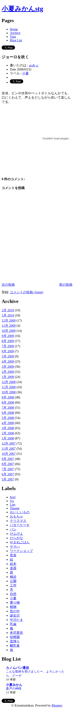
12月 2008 (9, 382)
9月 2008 (8, 397)
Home (14, 29)
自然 (13, 594)
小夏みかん (14, 684)
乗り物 (15, 602)
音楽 (13, 555)
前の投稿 (65, 284)
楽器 (13, 568)
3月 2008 (8, 428)
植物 (13, 607)
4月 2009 (8, 361)
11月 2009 (9, 325)
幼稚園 (15, 637)
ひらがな (16, 538)
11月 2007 (9, 448)
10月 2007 (9, 453)
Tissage (15, 508)
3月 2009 (8, 366)
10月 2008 (9, 392)
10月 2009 (9, 330)
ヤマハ (15, 546)
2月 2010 (8, 310)
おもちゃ (16, 516)
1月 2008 (8, 438)
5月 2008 (8, 418)
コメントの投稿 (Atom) (26, 292)
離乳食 (15, 645)
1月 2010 (8, 315)
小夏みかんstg (22, 8)
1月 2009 (8, 377)
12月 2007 (9, 443)
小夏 (25, 73)
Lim (12, 504)
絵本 (13, 564)
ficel (12, 497)
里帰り (15, 641)
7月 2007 (8, 469)
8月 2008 (8, 402)
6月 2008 (8, 412)
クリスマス (18, 520)
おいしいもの (20, 512)
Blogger (57, 705)
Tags (13, 36)
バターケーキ (20, 525)
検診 (13, 576)
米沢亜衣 (16, 632)
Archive (15, 33)
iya (12, 501)
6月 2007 (8, 474)
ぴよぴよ (16, 533)
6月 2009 (8, 351)
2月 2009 (8, 371)
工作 (13, 585)
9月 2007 (8, 459)
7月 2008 (8, 407)
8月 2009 (8, 341)
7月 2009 (8, 346)
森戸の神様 (13, 688)
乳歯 (13, 624)
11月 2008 (9, 387)
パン (13, 529)
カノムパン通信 (17, 667)
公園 (13, 581)
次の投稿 (8, 284)
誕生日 (15, 615)
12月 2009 (9, 320)
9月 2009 (8, 336)
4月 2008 (8, 423)
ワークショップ (21, 551)
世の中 (15, 611)
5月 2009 (8, 356)
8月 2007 (8, 464)
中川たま (16, 619)
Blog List (16, 40)
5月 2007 (8, 479)
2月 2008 (8, 433)
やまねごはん (20, 542)
